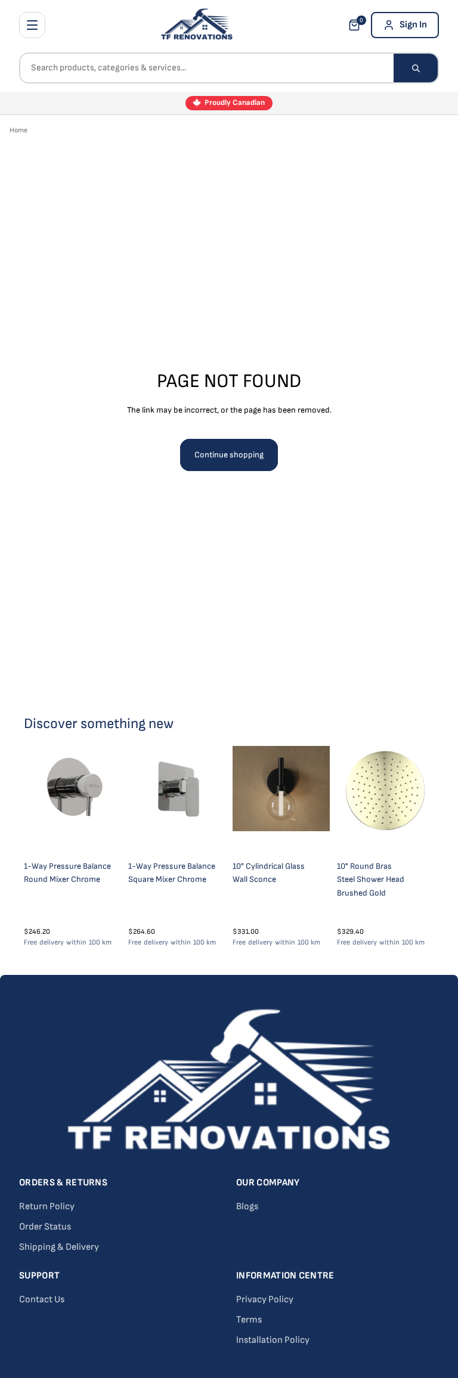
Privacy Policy (264, 1299)
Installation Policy (273, 1340)
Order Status (45, 1227)
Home (18, 130)
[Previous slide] (246, 800)
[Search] (416, 68)
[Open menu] (32, 25)
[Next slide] (317, 800)
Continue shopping (229, 455)
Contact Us (41, 1299)
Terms (249, 1320)
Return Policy (47, 1206)
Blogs (247, 1206)
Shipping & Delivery (59, 1247)
